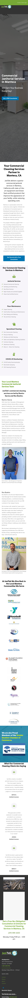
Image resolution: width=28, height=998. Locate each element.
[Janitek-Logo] (6, 7)
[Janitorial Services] (14, 285)
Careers (4, 977)
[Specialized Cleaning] (14, 335)
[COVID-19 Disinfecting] (14, 360)
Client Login (24, 2)
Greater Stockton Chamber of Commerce (12, 737)
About (3, 981)
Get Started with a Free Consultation (14, 258)
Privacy (3, 979)
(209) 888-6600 (14, 933)
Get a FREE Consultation (10, 98)
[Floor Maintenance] (14, 308)
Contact (19, 2)
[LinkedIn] (3, 987)
